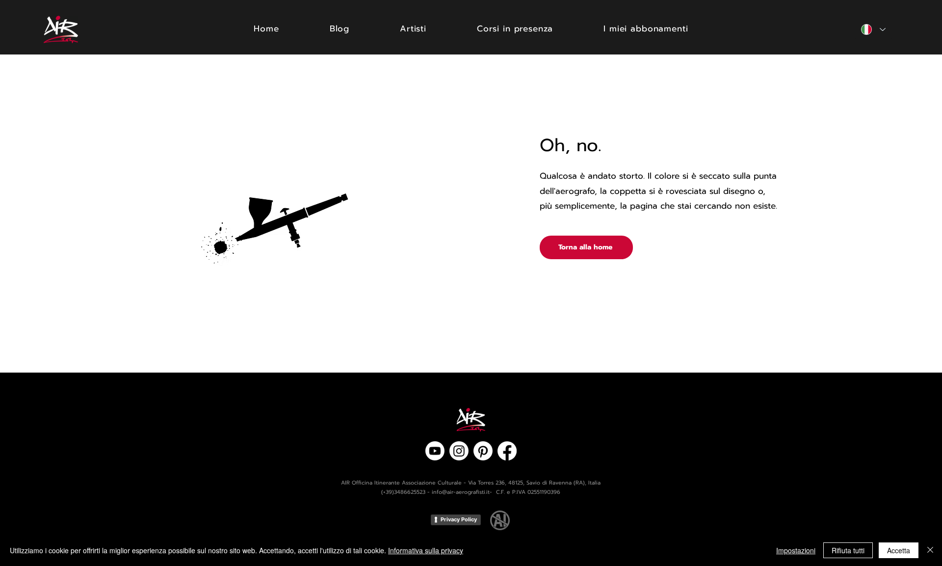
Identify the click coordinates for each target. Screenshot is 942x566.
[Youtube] (435, 450)
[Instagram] (459, 450)
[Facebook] (507, 450)
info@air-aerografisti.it (461, 492)
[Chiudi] (930, 550)
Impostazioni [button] (795, 550)
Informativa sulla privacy (425, 550)
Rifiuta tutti (848, 550)
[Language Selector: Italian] (873, 29)
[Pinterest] (483, 450)
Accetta (898, 550)
